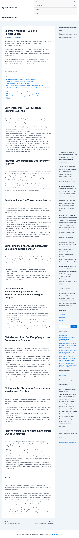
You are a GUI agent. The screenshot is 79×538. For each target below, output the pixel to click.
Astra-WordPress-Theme (55, 534)
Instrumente (62, 317)
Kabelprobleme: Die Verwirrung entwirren (18, 83)
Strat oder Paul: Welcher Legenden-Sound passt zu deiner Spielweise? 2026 (67, 358)
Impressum (62, 375)
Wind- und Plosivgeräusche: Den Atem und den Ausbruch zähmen (25, 85)
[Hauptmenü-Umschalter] (75, 17)
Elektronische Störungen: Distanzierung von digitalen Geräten (23, 93)
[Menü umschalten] (74, 5)
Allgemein (62, 314)
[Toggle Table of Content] (6, 76)
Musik (61, 320)
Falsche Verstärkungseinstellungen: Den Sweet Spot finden (23, 95)
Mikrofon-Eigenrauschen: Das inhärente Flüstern (20, 81)
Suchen (61, 324)
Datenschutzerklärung (65, 380)
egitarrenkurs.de (10, 7)
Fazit (8, 98)
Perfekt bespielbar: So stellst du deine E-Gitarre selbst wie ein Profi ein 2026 (67, 345)
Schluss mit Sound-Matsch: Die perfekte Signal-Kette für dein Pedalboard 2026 (68, 365)
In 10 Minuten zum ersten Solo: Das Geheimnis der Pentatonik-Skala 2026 (68, 352)
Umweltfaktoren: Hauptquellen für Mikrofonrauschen (21, 79)
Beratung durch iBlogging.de (67, 442)
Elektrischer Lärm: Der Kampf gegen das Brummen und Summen (24, 91)
